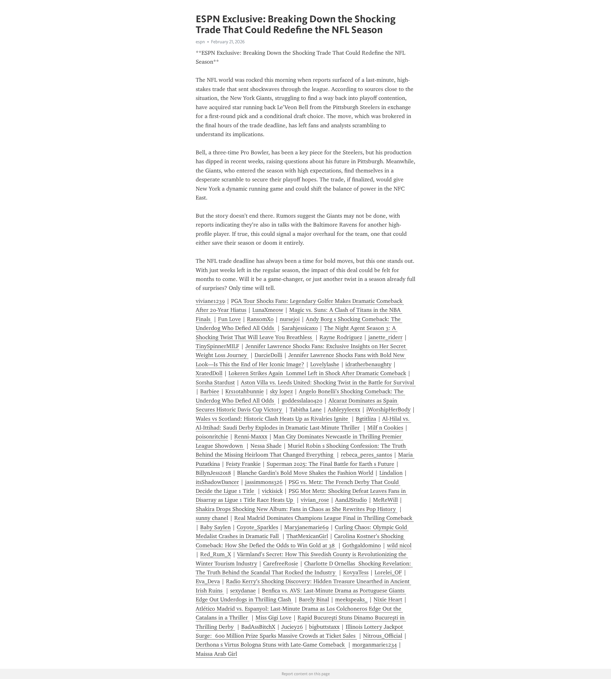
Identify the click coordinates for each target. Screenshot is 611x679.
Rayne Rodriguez (341, 337)
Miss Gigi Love (273, 617)
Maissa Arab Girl (216, 653)
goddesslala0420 (302, 400)
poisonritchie (212, 436)
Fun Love (229, 319)
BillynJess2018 (213, 472)
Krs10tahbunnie (244, 391)
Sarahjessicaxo (300, 328)
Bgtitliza (366, 418)
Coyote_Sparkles (257, 527)
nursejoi (290, 319)
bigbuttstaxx (324, 626)
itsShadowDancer (217, 482)
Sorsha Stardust (215, 382)
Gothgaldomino (361, 545)
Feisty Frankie (243, 463)
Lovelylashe (324, 364)
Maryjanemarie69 (306, 527)
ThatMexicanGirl (307, 536)
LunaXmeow (267, 309)
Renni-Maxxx (250, 436)
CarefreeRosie (280, 563)
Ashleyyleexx (344, 409)
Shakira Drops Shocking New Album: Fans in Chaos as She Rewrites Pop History (296, 509)
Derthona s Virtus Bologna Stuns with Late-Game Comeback (271, 644)
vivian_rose (315, 499)
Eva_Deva (208, 581)
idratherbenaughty (368, 364)
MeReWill (385, 499)
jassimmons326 (264, 482)
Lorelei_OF (388, 572)
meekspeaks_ (351, 599)
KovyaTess (356, 572)
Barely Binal (314, 599)
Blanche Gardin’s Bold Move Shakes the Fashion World (305, 472)
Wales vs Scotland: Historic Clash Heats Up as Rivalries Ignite (273, 418)
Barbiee (209, 391)
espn (200, 42)
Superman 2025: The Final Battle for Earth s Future (330, 463)
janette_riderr (385, 337)
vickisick (272, 490)
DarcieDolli (268, 355)
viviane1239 (210, 301)
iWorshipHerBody (388, 409)
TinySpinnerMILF (217, 346)
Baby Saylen (215, 527)
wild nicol (399, 545)
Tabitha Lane (306, 409)
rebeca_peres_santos (366, 454)
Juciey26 (292, 626)
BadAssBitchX (258, 626)
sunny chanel (212, 518)
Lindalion (391, 472)
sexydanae (243, 590)
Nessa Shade (266, 445)
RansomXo (260, 319)
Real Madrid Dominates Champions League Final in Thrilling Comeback (324, 518)
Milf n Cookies (385, 427)
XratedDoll (209, 373)
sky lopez (281, 391)
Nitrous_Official (382, 635)
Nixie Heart (388, 599)
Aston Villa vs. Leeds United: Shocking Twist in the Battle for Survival (328, 382)
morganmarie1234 (374, 644)
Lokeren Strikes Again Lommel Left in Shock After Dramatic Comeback (317, 373)
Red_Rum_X (215, 554)
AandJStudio (351, 499)
